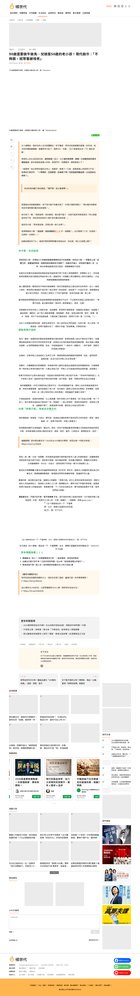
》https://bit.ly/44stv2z (31, 580)
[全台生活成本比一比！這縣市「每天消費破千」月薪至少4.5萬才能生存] (23, 850)
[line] (118, 6)
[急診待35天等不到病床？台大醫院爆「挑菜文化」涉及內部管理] (54, 822)
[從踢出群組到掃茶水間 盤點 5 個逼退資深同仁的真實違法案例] (85, 850)
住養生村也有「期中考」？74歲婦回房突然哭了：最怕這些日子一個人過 (121, 755)
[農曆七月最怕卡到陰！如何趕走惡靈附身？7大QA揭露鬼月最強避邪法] (23, 822)
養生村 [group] (12, 20)
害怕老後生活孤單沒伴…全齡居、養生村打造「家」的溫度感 (54, 746)
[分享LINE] (11, 146)
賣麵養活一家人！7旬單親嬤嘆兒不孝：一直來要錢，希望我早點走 (50, 558)
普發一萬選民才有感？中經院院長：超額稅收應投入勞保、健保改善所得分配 (121, 769)
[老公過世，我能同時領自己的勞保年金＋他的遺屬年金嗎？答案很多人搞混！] (106, 776)
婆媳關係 (32, 644)
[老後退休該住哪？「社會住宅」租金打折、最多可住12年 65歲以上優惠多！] (54, 704)
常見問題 (50, 974)
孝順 (66, 644)
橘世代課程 (23, 971)
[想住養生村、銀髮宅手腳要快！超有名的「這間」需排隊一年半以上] (23, 704)
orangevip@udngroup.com (28, 965)
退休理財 (14, 13)
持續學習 (23, 13)
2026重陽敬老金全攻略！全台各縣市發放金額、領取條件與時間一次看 (121, 741)
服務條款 (59, 985)
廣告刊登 (32, 968)
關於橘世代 (23, 968)
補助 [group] (37, 20)
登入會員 (31, 974)
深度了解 (32, 796)
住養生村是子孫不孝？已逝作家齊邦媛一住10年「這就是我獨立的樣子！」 (53, 561)
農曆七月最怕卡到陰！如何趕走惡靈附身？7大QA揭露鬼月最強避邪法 (23, 836)
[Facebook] (41, 666)
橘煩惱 (60, 13)
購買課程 (109, 6)
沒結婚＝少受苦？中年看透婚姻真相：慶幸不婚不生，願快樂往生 (85, 836)
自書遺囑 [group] (30, 20)
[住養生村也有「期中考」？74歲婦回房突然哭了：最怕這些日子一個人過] (106, 755)
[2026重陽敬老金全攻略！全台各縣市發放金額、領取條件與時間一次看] (106, 742)
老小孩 (41, 644)
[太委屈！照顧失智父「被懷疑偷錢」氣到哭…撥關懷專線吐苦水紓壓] (23, 732)
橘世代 (11, 49)
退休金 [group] (20, 20)
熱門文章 (106, 734)
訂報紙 (90, 985)
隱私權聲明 (74, 985)
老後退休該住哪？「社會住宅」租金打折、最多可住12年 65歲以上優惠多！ (54, 718)
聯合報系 (83, 985)
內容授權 (41, 968)
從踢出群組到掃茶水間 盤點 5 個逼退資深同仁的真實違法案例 (85, 864)
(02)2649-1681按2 (47, 965)
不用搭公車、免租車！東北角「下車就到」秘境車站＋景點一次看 (121, 748)
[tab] (53, 803)
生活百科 (42, 13)
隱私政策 (71, 974)
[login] (125, 6)
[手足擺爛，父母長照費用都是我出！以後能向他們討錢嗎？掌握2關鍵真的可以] (106, 783)
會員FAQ (32, 971)
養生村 (50, 644)
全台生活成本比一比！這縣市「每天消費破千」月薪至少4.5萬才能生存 (22, 864)
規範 (10, 932)
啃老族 (23, 644)
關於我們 (98, 985)
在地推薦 (33, 13)
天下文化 (27, 63)
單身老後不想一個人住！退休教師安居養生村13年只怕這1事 (47, 564)
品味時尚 (52, 13)
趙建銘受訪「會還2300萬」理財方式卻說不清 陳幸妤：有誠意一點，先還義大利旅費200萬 (54, 864)
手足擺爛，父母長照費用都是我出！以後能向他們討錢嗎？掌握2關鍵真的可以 (121, 783)
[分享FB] (11, 140)
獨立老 (59, 644)
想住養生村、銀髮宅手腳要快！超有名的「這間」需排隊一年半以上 (23, 718)
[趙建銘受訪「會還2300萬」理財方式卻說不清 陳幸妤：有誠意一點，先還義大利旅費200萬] (54, 850)
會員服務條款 (60, 974)
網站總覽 (107, 985)
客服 (44, 985)
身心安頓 (32, 49)
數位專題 (76, 13)
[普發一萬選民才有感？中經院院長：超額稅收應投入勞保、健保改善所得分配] (106, 769)
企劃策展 (86, 13)
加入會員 (22, 974)
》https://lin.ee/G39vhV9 (32, 590)
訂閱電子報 (40, 974)
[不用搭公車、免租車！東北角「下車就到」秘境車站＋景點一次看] (106, 749)
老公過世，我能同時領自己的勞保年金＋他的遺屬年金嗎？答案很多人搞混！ (121, 776)
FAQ (39, 985)
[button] (129, 6)
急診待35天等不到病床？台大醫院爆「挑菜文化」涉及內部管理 (54, 836)
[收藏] (11, 160)
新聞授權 (51, 985)
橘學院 (68, 13)
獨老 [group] (44, 20)
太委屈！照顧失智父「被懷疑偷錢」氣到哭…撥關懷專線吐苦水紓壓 (23, 746)
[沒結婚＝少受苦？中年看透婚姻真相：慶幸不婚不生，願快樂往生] (85, 822)
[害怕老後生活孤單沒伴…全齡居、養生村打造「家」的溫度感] (54, 732)
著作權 (66, 985)
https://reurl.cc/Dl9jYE (31, 444)
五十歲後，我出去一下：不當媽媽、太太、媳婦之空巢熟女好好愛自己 (58, 545)
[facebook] (115, 6)
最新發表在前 (93, 940)
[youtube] (122, 6)
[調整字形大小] (11, 166)
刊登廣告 (33, 985)
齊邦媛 (74, 644)
